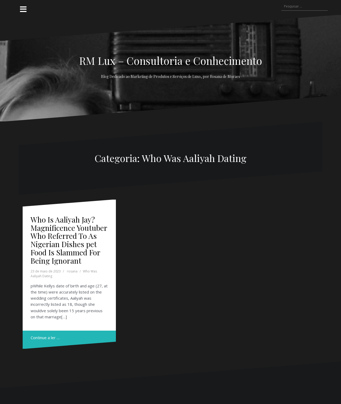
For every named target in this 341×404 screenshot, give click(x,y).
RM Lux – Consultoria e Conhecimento (170, 61)
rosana (72, 271)
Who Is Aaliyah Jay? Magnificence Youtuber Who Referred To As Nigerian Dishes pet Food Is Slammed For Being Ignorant (69, 240)
